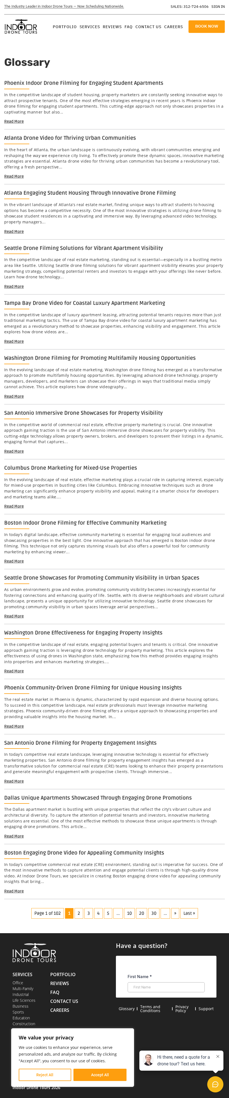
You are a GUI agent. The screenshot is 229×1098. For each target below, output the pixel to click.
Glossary (127, 1008)
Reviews (112, 26)
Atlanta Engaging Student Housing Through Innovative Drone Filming (90, 193)
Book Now (206, 26)
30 (153, 913)
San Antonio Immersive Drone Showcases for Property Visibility (83, 413)
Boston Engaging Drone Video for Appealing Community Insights (84, 853)
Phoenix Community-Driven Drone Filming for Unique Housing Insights (93, 687)
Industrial (21, 994)
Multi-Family (23, 988)
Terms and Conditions (150, 1008)
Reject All (44, 1075)
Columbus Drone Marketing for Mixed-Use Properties (70, 468)
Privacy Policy (182, 1008)
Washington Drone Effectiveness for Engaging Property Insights (83, 632)
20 (141, 913)
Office (18, 982)
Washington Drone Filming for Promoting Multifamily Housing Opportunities (100, 358)
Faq (54, 992)
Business (20, 1006)
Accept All (100, 1075)
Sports (18, 1012)
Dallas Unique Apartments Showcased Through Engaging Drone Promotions (98, 798)
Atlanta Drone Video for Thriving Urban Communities (70, 138)
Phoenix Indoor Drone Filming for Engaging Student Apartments (83, 83)
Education (21, 1017)
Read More (14, 121)
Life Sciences (24, 1000)
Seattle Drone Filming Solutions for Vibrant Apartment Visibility (83, 248)
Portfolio (65, 26)
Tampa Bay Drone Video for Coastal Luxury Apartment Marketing (84, 303)
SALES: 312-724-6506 (190, 6)
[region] (72, 1057)
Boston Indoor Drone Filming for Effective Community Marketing (85, 523)
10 (129, 913)
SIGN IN (218, 6)
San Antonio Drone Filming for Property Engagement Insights (80, 743)
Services (90, 26)
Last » (189, 913)
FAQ (129, 26)
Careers (173, 26)
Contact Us (148, 26)
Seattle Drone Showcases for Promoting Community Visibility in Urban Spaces (101, 578)
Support (206, 1008)
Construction (24, 1023)
